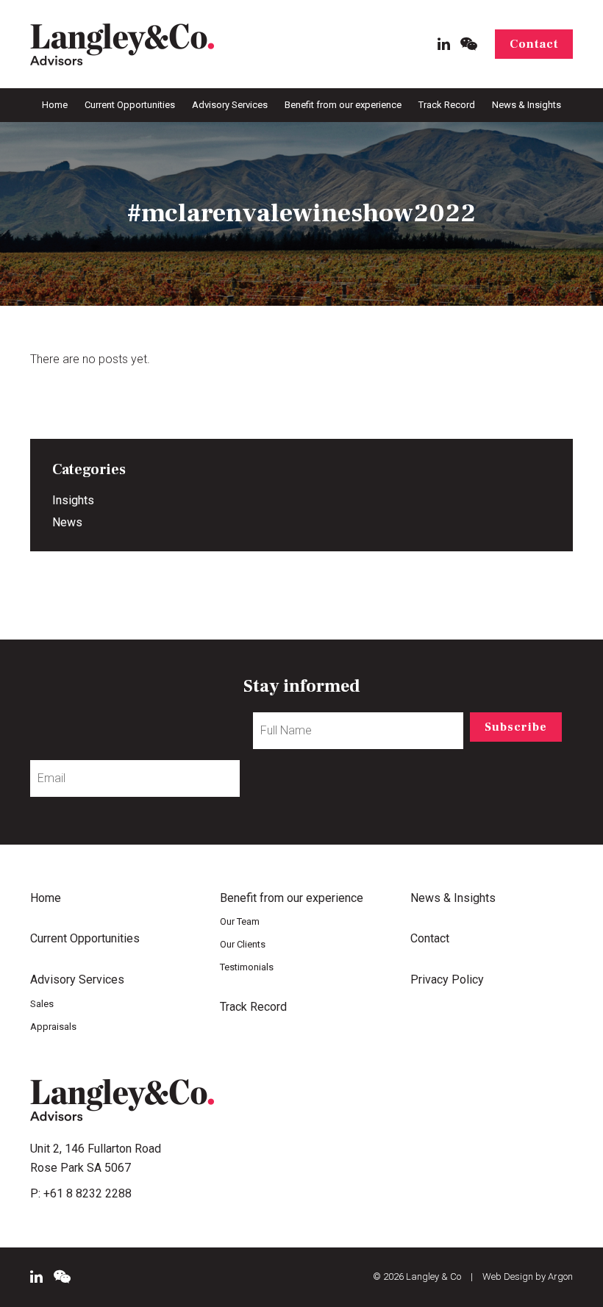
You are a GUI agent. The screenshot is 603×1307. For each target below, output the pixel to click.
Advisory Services (230, 104)
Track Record (446, 104)
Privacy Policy (447, 979)
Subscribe (516, 727)
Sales (42, 1003)
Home (55, 104)
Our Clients (242, 944)
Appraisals (53, 1026)
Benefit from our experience (343, 104)
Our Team (240, 921)
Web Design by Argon (527, 1276)
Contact (534, 44)
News (67, 522)
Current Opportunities (130, 104)
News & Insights (526, 104)
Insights (73, 500)
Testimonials (247, 967)
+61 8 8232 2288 (87, 1193)
